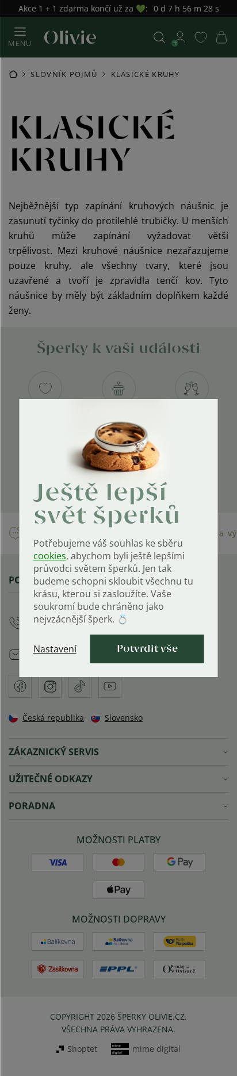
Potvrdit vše (147, 649)
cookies (49, 555)
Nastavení (55, 649)
